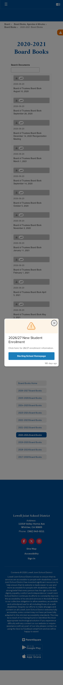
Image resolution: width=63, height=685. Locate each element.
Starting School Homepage (31, 356)
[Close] (54, 323)
